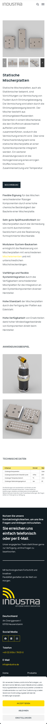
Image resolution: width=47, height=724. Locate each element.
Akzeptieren (23, 703)
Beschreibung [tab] (11, 185)
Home (5, 673)
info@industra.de (11, 664)
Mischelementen (12, 256)
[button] (5, 62)
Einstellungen (23, 717)
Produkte (32, 673)
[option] (12, 63)
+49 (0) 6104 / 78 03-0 (13, 652)
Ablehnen (24, 710)
